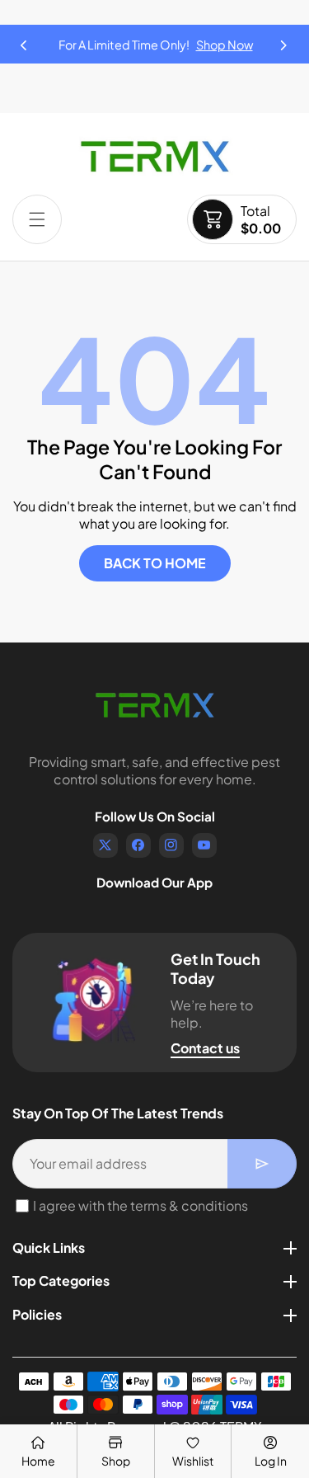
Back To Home (155, 563)
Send (262, 1164)
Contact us (205, 1048)
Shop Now (224, 44)
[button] (284, 40)
